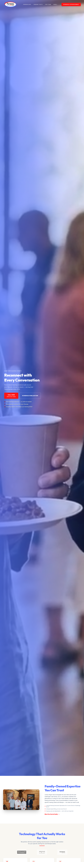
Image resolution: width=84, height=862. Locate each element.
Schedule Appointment (71, 4)
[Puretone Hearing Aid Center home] (10, 4)
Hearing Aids (27, 4)
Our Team (48, 4)
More (55, 4)
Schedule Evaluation (30, 395)
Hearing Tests (38, 4)
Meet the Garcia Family (51, 814)
